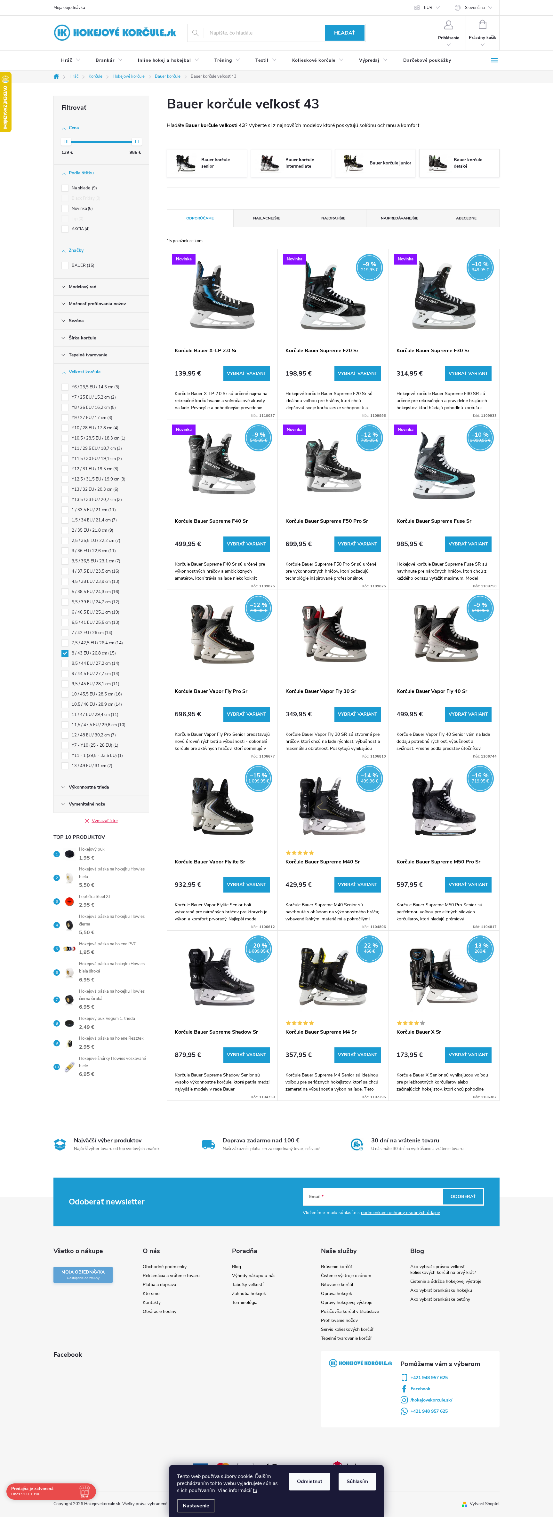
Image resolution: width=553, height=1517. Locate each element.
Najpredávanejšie (399, 218)
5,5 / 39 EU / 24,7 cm (95, 602)
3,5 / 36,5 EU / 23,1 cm (95, 561)
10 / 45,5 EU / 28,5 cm (96, 694)
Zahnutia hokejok (249, 1294)
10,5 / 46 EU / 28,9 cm (96, 704)
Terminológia (244, 1302)
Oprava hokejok (336, 1294)
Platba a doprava (159, 1285)
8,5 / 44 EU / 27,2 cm (95, 663)
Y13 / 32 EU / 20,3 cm (94, 489)
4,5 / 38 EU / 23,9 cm (95, 581)
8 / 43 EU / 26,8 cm (93, 653)
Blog (236, 1267)
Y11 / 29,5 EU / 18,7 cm (96, 448)
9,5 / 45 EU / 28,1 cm (95, 684)
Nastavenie (196, 1505)
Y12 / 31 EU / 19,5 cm (94, 469)
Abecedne (466, 218)
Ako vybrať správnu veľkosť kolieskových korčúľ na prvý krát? (443, 1269)
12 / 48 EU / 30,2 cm (93, 735)
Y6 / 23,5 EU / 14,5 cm (95, 387)
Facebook (420, 1389)
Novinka (82, 208)
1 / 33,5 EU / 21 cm (93, 510)
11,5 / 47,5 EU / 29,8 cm (98, 725)
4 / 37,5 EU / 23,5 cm (95, 571)
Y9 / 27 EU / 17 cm (91, 418)
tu (255, 1490)
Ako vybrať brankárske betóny (440, 1299)
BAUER (82, 265)
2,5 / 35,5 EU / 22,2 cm (95, 541)
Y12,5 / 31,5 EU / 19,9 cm (98, 479)
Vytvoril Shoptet (485, 1504)
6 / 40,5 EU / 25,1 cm (95, 612)
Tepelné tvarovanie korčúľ (346, 1338)
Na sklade (84, 188)
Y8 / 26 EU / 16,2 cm (93, 407)
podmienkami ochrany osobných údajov (400, 1213)
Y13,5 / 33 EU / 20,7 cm (96, 500)
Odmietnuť (309, 1481)
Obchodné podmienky (165, 1267)
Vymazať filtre (105, 821)
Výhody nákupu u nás (254, 1276)
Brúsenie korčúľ (336, 1267)
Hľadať (344, 32)
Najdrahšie (333, 218)
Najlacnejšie (266, 218)
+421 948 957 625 (429, 1378)
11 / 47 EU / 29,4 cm (94, 715)
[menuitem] (70, 60)
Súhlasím (357, 1481)
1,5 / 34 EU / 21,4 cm (94, 520)
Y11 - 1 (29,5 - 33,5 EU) (97, 755)
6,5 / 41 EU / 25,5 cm (95, 622)
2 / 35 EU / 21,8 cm (92, 530)
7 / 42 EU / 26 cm (91, 633)
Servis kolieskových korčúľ (347, 1329)
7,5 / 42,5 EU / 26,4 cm (97, 643)
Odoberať (463, 1197)
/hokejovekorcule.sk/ (431, 1400)
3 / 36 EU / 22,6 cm (93, 551)
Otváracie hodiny (159, 1311)
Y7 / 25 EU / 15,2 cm (93, 397)
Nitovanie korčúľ (337, 1285)
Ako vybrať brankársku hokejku (441, 1290)
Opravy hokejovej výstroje (346, 1302)
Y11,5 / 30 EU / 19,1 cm (96, 459)
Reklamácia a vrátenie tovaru (171, 1276)
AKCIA (80, 229)
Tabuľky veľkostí (247, 1285)
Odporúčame (200, 218)
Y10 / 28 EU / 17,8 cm (94, 428)
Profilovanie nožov (339, 1320)
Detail (246, 373)
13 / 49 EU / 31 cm (91, 766)
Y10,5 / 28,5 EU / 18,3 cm (98, 438)
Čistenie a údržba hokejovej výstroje (445, 1281)
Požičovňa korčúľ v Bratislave (350, 1311)
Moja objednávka (69, 8)
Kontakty (152, 1302)
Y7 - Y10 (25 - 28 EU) (94, 745)
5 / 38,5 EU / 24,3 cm (95, 592)
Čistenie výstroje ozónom (346, 1276)
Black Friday (85, 198)
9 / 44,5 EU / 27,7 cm (95, 674)
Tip (77, 219)
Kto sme (151, 1294)
